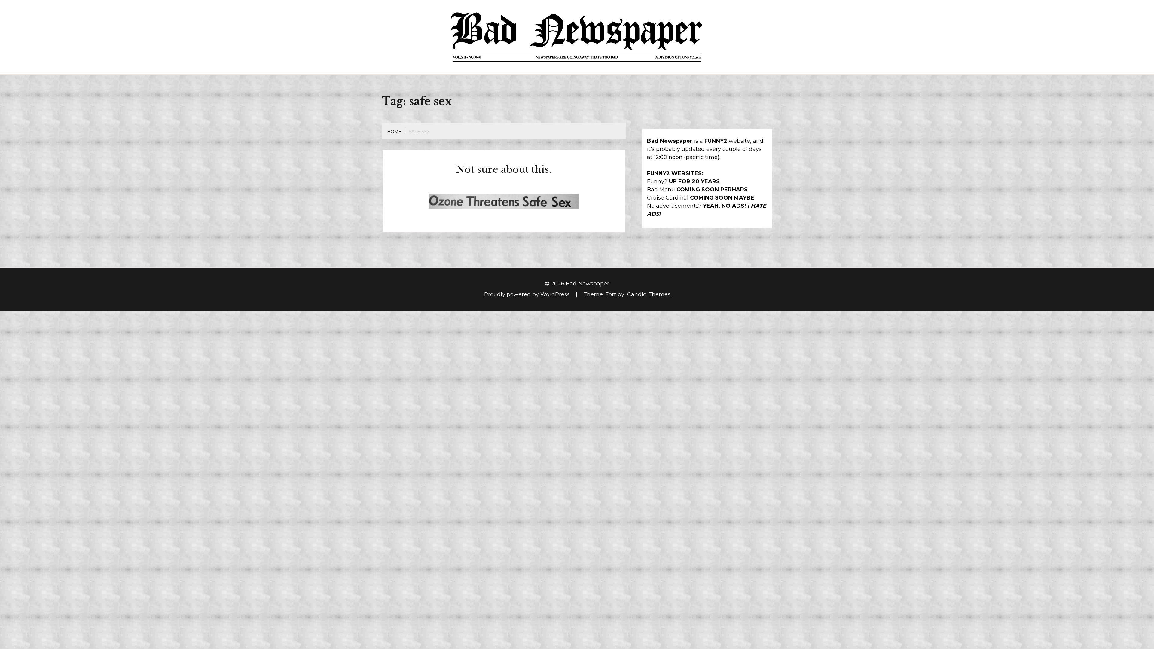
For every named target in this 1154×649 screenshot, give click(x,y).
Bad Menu (661, 189)
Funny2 (657, 181)
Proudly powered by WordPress (527, 294)
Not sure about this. (503, 169)
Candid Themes (648, 294)
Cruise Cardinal (667, 197)
